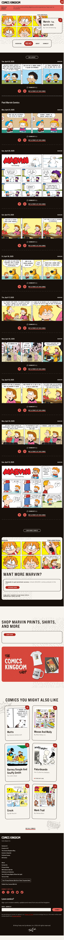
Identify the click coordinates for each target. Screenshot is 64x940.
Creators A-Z (5, 848)
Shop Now (9, 634)
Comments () (33, 87)
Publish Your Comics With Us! (9, 884)
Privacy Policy (5, 867)
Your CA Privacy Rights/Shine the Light (12, 874)
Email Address (7, 906)
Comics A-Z (4, 846)
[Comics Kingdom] (11, 837)
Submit (57, 910)
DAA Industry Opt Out (7, 869)
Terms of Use (5, 876)
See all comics (30, 828)
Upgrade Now (12, 587)
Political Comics (6, 855)
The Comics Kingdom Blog (8, 850)
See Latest (33, 57)
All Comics (4, 857)
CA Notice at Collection (8, 872)
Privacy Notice (16, 916)
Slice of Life (39, 778)
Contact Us (4, 865)
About (3, 862)
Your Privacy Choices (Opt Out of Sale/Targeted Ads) (16, 880)
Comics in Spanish (6, 853)
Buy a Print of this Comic (37, 91)
